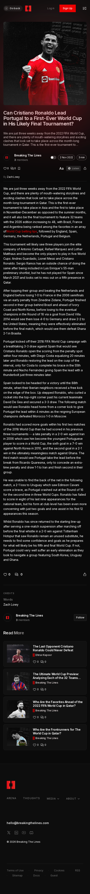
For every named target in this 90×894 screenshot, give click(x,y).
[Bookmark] (19, 168)
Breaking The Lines (27, 155)
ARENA (11, 798)
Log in (50, 8)
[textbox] (45, 374)
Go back (15, 8)
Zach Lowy (13, 176)
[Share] (85, 168)
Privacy (38, 870)
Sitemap (17, 875)
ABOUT (71, 798)
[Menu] (84, 8)
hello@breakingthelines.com (28, 823)
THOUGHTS (31, 798)
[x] (9, 833)
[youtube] (24, 833)
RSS (77, 870)
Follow (80, 617)
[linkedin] (16, 833)
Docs (36, 875)
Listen (75, 168)
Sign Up (67, 8)
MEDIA (51, 798)
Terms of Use (15, 870)
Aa (61, 168)
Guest (54, 875)
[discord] (31, 833)
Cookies (59, 870)
